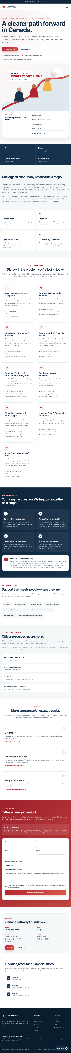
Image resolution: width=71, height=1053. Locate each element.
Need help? (62, 1048)
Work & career (49, 128)
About (36, 1019)
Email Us (19, 947)
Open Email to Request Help (35, 892)
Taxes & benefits (49, 124)
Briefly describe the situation (13, 869)
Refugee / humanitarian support (49, 119)
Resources (37, 1024)
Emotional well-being (49, 133)
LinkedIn (56, 1024)
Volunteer (37, 1027)
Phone (38, 852)
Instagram (57, 1019)
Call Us (9, 947)
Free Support (38, 1021)
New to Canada (49, 115)
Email (6, 850)
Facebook (57, 1021)
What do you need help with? (13, 861)
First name (8, 842)
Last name (39, 842)
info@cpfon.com (42, 2)
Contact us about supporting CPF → (15, 789)
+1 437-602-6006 (29, 2)
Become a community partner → (14, 765)
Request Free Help (9, 49)
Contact (36, 1030)
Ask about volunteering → (12, 741)
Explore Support (26, 49)
